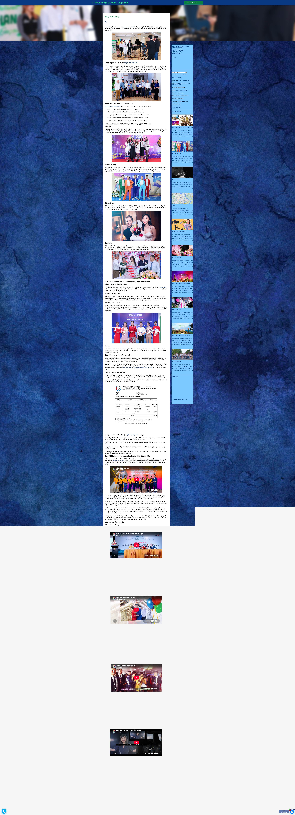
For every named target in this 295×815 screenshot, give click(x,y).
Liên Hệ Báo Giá (176, 53)
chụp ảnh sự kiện (128, 27)
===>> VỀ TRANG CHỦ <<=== (180, 46)
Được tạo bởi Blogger (148, 806)
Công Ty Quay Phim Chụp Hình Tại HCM (182, 283)
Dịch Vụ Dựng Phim (177, 51)
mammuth (151, 809)
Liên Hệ (173, 205)
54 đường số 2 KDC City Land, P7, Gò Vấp (181, 84)
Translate (183, 74)
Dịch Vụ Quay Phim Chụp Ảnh (111, 2)
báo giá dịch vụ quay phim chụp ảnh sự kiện (137, 367)
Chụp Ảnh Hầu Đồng (177, 257)
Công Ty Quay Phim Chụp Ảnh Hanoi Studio (182, 127)
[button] (106, 22)
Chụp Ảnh (108, 769)
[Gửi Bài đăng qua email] (106, 767)
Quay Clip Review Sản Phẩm (178, 231)
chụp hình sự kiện (118, 460)
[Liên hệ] (4, 812)
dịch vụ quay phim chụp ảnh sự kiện (143, 584)
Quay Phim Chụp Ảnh (177, 50)
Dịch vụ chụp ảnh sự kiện (113, 106)
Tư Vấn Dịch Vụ (179, 93)
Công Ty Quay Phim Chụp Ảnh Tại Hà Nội (182, 335)
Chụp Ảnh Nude (175, 179)
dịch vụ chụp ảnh (132, 435)
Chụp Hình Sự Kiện (176, 153)
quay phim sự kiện (141, 643)
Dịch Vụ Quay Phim (177, 47)
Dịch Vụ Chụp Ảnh (177, 49)
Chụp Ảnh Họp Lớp (176, 361)
